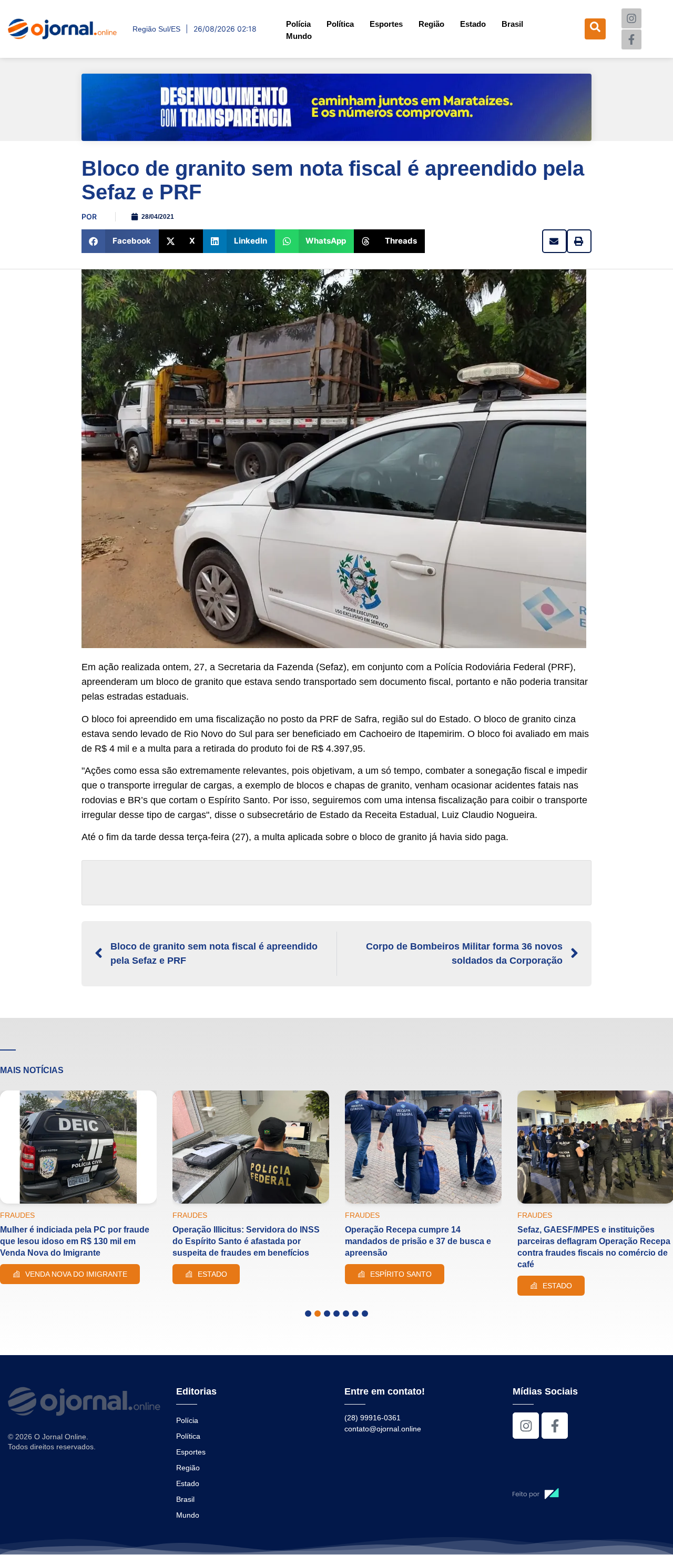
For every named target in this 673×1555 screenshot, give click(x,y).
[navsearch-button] (595, 28)
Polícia (298, 23)
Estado (473, 23)
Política (340, 23)
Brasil (512, 23)
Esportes (386, 23)
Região (431, 23)
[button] (120, 241)
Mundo (299, 36)
